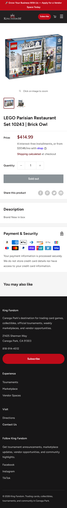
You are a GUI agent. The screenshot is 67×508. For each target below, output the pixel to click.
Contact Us (10, 424)
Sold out (33, 178)
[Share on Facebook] (40, 192)
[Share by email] (60, 192)
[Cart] (55, 17)
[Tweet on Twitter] (54, 192)
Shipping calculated (29, 154)
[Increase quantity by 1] (40, 165)
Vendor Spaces (12, 395)
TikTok (6, 478)
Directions (9, 418)
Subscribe (44, 16)
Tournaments (10, 382)
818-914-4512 (11, 348)
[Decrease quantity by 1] (21, 165)
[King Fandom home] (13, 17)
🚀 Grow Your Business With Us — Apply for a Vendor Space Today (33, 4)
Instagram (9, 471)
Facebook (8, 464)
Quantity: (9, 165)
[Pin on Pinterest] (47, 192)
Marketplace (10, 388)
